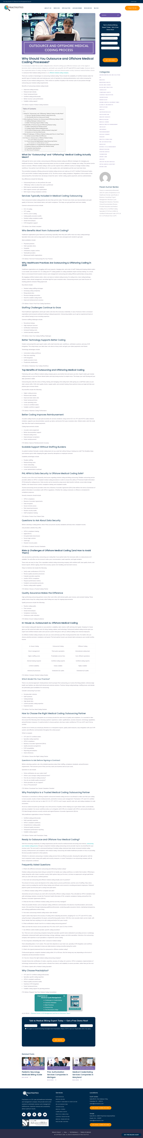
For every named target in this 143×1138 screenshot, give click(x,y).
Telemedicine (103, 154)
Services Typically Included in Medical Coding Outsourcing (41, 115)
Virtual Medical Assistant (107, 164)
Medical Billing (104, 119)
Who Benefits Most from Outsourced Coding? (38, 117)
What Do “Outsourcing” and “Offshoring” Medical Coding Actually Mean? (44, 113)
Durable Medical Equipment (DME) (109, 102)
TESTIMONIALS (74, 1132)
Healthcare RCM (104, 114)
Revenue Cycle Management (107, 146)
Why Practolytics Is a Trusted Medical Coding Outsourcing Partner (43, 144)
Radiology (102, 144)
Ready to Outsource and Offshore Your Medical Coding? (40, 146)
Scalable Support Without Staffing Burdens (37, 128)
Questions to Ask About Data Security (36, 132)
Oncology (102, 127)
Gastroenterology (105, 112)
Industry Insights (104, 117)
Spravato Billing (104, 149)
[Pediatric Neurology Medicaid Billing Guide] (33, 1069)
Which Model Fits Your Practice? (37, 139)
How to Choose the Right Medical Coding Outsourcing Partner (42, 141)
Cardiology (103, 89)
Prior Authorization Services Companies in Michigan (57, 1075)
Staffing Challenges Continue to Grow (36, 121)
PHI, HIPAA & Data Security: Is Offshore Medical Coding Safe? (42, 130)
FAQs (65, 1132)
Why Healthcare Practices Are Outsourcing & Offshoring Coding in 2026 (43, 119)
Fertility (102, 109)
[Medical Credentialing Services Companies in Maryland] (83, 1069)
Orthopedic (102, 129)
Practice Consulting (105, 139)
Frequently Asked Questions (34, 148)
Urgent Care (103, 156)
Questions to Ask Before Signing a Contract (40, 142)
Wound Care (103, 166)
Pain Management (104, 132)
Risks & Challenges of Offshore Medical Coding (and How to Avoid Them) (44, 134)
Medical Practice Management (108, 124)
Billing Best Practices (106, 87)
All (100, 77)
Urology (102, 159)
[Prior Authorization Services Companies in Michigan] (58, 1069)
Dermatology (103, 99)
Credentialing (103, 97)
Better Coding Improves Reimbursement (37, 126)
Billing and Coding (105, 85)
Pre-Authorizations (105, 141)
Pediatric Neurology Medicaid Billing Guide (32, 1073)
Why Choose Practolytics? (33, 150)
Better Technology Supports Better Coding (37, 123)
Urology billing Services (107, 161)
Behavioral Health (104, 82)
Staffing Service (104, 151)
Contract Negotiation (106, 94)
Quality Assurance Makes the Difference (36, 136)
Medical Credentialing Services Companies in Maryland (82, 1075)
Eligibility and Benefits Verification (66, 1101)
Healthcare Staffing (62, 1121)
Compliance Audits (105, 92)
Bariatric (102, 80)
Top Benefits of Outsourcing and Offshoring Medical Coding (40, 125)
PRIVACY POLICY (56, 1132)
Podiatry (102, 137)
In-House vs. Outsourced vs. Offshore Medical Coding (38, 138)
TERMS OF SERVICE (85, 1132)
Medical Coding (104, 122)
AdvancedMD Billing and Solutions (109, 75)
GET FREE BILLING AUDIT (131, 1135)
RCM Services (60, 1096)
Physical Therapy (104, 134)
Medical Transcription (62, 1119)
